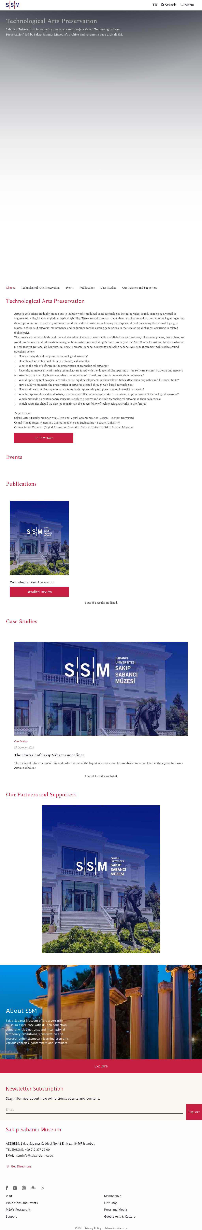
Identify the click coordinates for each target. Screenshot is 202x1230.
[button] (187, 5)
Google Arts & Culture (119, 1216)
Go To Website (44, 438)
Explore (101, 1066)
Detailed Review (39, 592)
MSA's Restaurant (18, 1209)
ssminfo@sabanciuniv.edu (34, 1155)
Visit (9, 1196)
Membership (113, 1196)
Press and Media (115, 1209)
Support (11, 1216)
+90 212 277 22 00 (37, 1149)
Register (194, 1112)
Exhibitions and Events (22, 1203)
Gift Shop (111, 1203)
